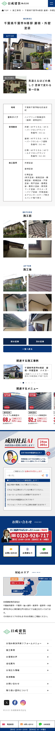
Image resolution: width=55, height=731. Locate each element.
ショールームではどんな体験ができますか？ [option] (24, 494)
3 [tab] (26, 382)
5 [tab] (31, 382)
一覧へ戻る (27, 349)
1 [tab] (20, 382)
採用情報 (10, 676)
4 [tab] (29, 382)
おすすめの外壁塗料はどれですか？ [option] (20, 499)
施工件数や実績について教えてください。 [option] (23, 484)
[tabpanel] (27, 371)
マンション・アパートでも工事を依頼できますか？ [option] (26, 504)
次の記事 (40, 341)
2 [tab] (23, 382)
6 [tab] (34, 382)
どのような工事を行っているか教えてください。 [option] (25, 489)
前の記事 (15, 341)
